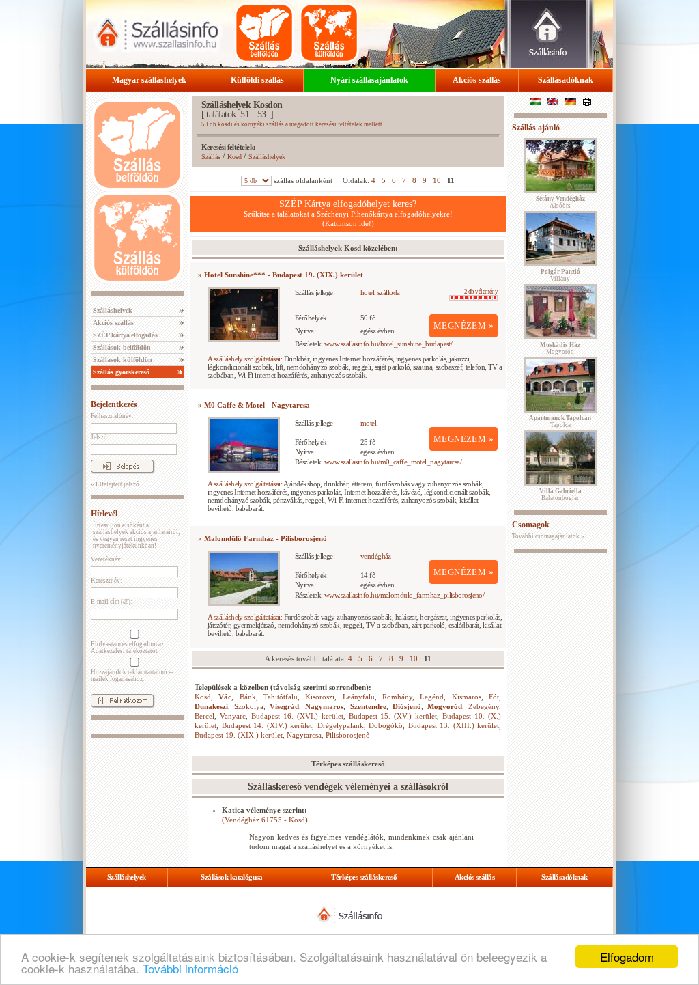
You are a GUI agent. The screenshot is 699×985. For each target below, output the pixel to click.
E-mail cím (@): (111, 601)
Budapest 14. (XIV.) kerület (267, 725)
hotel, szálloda (380, 292)
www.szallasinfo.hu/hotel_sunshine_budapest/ (388, 343)
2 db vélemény (481, 291)
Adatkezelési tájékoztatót (124, 651)
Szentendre (368, 706)
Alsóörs (560, 202)
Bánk (248, 697)
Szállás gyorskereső (120, 372)
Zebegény (483, 706)
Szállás (210, 157)
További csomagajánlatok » (548, 536)
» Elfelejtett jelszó (115, 484)
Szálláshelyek (111, 310)
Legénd (432, 697)
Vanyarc (233, 716)
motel (368, 423)
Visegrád (284, 706)
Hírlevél (104, 513)
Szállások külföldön (121, 359)
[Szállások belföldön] (264, 33)
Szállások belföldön (121, 347)
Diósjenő (407, 706)
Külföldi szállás (257, 80)
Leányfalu (359, 697)
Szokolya (248, 706)
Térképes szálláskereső (364, 877)
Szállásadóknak (565, 80)
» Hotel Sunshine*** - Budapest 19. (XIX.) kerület (280, 274)
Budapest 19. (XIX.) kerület (239, 735)
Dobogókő (386, 725)
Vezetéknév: (107, 559)
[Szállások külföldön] (329, 33)
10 (437, 180)
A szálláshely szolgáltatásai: (245, 359)
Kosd (234, 157)
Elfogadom (627, 956)
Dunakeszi (211, 706)
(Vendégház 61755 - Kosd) (265, 820)
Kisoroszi (319, 697)
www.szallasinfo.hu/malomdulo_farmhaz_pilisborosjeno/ (404, 595)
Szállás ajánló (536, 128)
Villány (560, 275)
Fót (494, 697)
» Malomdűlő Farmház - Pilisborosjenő (262, 538)
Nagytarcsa (304, 735)
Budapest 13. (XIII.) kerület (454, 725)
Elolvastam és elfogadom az (127, 647)
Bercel (204, 716)
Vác (224, 697)
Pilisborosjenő (348, 735)
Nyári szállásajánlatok (369, 80)
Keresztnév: (106, 580)
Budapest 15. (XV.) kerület (393, 716)
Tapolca (560, 421)
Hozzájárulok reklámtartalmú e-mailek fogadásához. (132, 675)
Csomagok (531, 524)
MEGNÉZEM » (463, 325)
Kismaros (466, 697)
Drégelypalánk (340, 725)
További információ (190, 968)
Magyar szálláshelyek (149, 80)
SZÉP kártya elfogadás (124, 335)
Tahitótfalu (280, 697)
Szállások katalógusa (231, 877)
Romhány (397, 697)
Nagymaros (324, 706)
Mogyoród (444, 706)
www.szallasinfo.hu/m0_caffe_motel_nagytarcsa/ (392, 462)
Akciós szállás (477, 80)
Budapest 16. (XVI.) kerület (297, 716)
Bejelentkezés (114, 404)
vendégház (375, 556)
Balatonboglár (560, 494)
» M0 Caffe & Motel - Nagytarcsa (254, 405)
